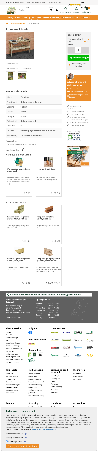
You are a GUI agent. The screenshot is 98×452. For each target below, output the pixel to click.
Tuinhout (47, 17)
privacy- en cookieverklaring (44, 429)
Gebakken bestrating (36, 395)
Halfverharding (56, 387)
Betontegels (10, 379)
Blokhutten (77, 17)
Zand (53, 381)
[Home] (11, 10)
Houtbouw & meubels (18, 24)
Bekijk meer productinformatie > (19, 68)
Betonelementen (12, 387)
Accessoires (77, 379)
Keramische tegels (12, 376)
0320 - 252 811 (14, 310)
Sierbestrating (23, 17)
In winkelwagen (81, 57)
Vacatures (9, 340)
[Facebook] (30, 332)
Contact (8, 332)
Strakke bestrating (35, 385)
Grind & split (55, 376)
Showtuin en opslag (13, 338)
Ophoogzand (55, 378)
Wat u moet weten (12, 354)
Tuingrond (54, 384)
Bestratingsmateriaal (13, 382)
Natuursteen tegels (13, 385)
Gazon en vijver (85, 20)
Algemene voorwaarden (15, 359)
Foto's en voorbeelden (14, 348)
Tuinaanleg (10, 351)
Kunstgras (54, 392)
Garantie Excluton (12, 362)
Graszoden (55, 389)
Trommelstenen (34, 374)
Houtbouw (66, 17)
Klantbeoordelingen (13, 346)
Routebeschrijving (13, 317)
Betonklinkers (33, 376)
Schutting (56, 17)
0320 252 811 (73, 88)
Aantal (70, 44)
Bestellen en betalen (13, 343)
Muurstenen (32, 387)
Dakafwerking (78, 376)
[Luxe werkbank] (21, 46)
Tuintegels (11, 17)
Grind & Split (33, 20)
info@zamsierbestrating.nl (78, 91)
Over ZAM (9, 335)
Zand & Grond (39, 20)
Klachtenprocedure (13, 357)
